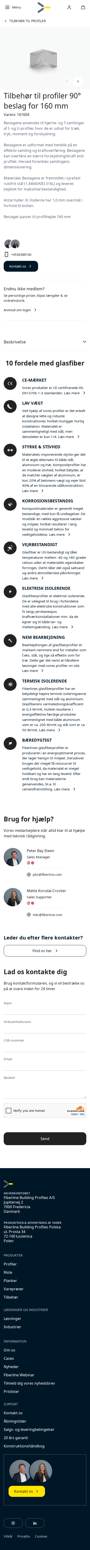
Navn (8, 1003)
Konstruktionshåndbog (24, 1446)
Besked (9, 1077)
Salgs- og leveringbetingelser (29, 1429)
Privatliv (23, 1536)
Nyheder (11, 1366)
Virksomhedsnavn (17, 1022)
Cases (9, 1358)
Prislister (11, 1391)
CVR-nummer (14, 1040)
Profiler (10, 1264)
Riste (8, 1272)
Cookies (41, 1536)
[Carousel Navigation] (72, 81)
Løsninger (12, 1318)
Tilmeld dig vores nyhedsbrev (29, 1383)
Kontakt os (13, 1412)
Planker (10, 1280)
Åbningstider (15, 1421)
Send (45, 1138)
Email (8, 1059)
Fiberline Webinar (19, 1374)
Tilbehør (11, 1297)
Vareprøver (14, 1288)
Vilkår (8, 1536)
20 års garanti (16, 1437)
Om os (9, 1350)
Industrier (12, 1326)
